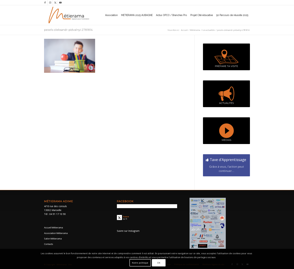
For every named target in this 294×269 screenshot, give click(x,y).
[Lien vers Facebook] (45, 2)
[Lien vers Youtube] (60, 2)
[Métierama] (69, 15)
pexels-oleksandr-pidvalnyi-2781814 (68, 29)
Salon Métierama (53, 238)
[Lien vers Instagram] (50, 2)
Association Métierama (56, 233)
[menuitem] (111, 15)
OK (158, 262)
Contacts (48, 244)
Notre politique (140, 262)
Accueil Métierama (53, 227)
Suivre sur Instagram (128, 230)
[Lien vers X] (55, 2)
